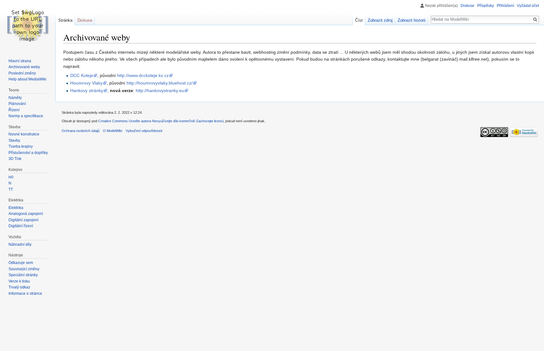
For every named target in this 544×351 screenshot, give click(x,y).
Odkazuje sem (20, 263)
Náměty (15, 98)
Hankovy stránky (86, 90)
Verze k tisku (19, 281)
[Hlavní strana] (28, 25)
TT (10, 189)
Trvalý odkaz (19, 287)
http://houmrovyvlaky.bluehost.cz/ (160, 82)
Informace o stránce (25, 293)
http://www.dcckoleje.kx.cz (143, 75)
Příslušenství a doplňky (28, 153)
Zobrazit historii (412, 20)
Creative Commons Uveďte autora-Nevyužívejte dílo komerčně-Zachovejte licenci (161, 121)
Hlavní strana (19, 61)
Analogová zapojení (25, 213)
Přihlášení (505, 5)
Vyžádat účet (528, 5)
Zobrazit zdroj (380, 20)
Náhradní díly (19, 244)
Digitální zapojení (23, 220)
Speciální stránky (23, 275)
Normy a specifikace (25, 116)
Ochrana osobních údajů (80, 131)
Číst (359, 20)
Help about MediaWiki (27, 79)
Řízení (14, 110)
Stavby (14, 140)
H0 (11, 177)
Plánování (17, 103)
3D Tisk (14, 158)
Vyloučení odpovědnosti (144, 131)
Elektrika (15, 208)
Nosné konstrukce (23, 134)
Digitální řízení (20, 226)
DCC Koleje (81, 75)
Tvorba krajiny (20, 146)
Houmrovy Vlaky (86, 82)
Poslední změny (22, 73)
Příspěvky (485, 5)
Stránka (65, 20)
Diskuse (467, 5)
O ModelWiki (112, 131)
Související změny (23, 269)
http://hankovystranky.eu (160, 90)
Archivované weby (24, 67)
